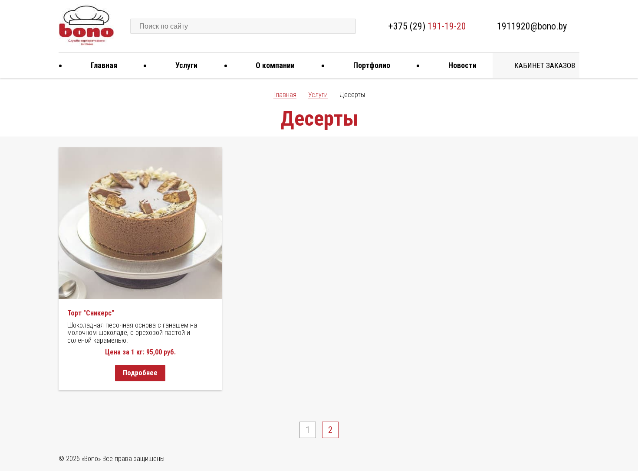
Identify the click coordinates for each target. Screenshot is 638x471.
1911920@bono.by (532, 26)
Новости (462, 65)
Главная (104, 65)
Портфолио (371, 65)
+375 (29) (427, 26)
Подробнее (140, 373)
